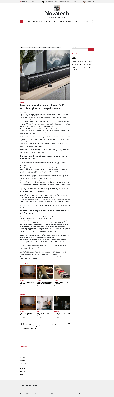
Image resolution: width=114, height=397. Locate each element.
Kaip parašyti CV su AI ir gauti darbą (81, 67)
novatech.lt (28, 1)
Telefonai (56, 21)
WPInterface (54, 393)
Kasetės (70, 21)
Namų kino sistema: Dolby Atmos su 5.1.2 (86, 1)
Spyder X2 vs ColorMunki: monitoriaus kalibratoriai (44, 283)
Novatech (57, 13)
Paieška (74, 47)
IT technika (42, 21)
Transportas (23, 371)
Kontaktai (86, 21)
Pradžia (28, 21)
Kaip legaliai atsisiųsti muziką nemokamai (82, 69)
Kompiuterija (49, 21)
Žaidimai (22, 374)
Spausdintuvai (63, 21)
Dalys (81, 21)
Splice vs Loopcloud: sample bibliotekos (45, 1)
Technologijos (34, 21)
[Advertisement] (57, 34)
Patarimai (76, 21)
